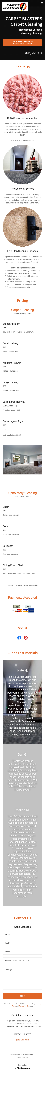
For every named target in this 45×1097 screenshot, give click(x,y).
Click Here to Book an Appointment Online (22, 42)
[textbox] (22, 934)
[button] (41, 3)
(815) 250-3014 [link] (33, 53)
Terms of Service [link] (24, 1006)
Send (22, 996)
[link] (15, 3)
